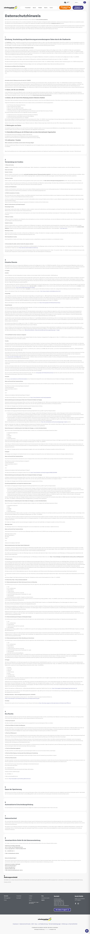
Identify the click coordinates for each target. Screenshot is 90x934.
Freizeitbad (27, 7)
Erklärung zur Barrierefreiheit (69, 924)
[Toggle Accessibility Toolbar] (87, 931)
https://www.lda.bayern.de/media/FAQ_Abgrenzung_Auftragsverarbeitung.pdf (22, 698)
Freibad (40, 7)
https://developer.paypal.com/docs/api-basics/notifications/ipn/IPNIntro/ (55, 703)
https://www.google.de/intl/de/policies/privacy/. (49, 302)
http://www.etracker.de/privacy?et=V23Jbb (25, 287)
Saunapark (18, 897)
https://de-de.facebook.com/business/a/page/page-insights (54, 421)
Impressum (16, 924)
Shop (42, 895)
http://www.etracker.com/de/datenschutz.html (50, 291)
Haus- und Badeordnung (41, 924)
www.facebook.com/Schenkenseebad (18, 378)
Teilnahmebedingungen (55, 924)
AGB (32, 924)
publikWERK (47, 929)
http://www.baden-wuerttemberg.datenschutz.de (20, 778)
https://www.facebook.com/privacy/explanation (40, 397)
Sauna (34, 7)
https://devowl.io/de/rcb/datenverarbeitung (28, 247)
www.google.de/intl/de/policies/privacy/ (44, 372)
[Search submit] (84, 2)
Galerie (42, 900)
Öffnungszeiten (7, 897)
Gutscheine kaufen (45, 897)
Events (45, 7)
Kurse (51, 7)
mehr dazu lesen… (64, 228)
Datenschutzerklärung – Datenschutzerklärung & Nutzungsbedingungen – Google (42, 330)
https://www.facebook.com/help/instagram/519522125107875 (44, 472)
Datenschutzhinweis (25, 924)
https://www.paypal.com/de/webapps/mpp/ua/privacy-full (64, 688)
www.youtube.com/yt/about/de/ (14, 356)
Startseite (6, 895)
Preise (5, 900)
